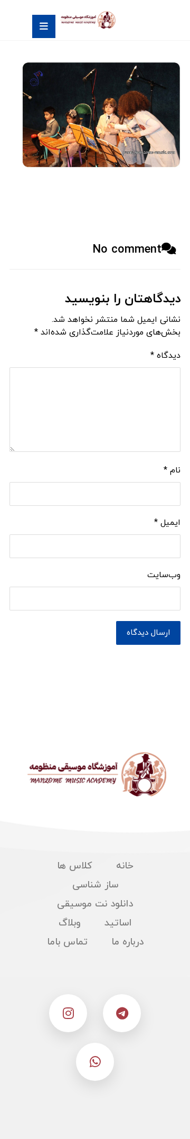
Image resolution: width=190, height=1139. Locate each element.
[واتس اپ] (95, 1062)
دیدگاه (165, 356)
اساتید (117, 923)
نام (172, 470)
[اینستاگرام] (68, 1013)
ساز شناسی (95, 885)
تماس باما (67, 942)
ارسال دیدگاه (148, 632)
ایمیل (167, 523)
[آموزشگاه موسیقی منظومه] (87, 20)
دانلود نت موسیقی (95, 904)
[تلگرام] (122, 1013)
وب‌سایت (163, 575)
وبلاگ (70, 923)
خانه (125, 866)
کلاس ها (74, 866)
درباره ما (127, 942)
